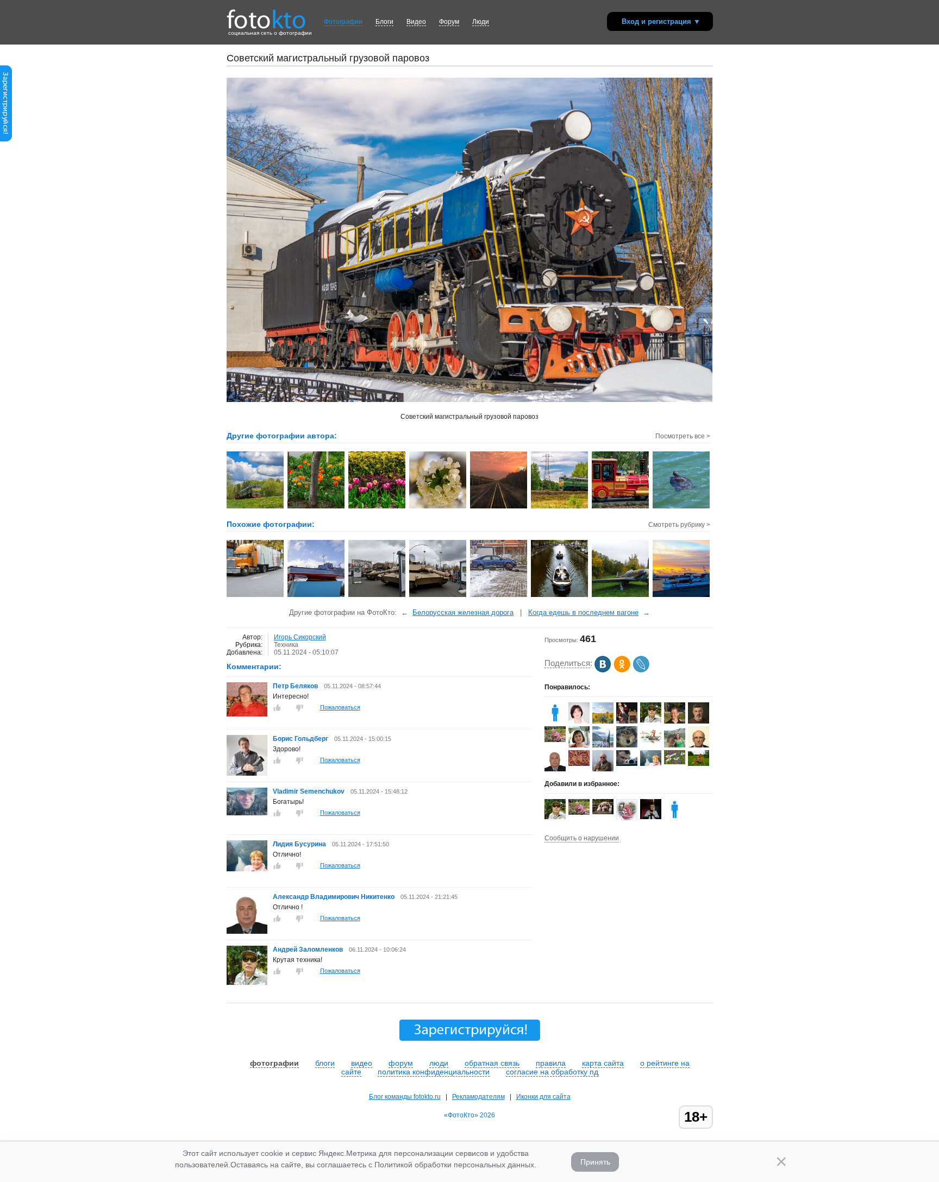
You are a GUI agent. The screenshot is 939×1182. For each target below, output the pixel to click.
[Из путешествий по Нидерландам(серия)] (560, 596)
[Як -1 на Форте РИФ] (621, 596)
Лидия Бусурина (299, 844)
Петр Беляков (295, 686)
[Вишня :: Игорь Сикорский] (438, 507)
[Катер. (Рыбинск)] (316, 596)
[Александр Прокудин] (626, 764)
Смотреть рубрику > (679, 525)
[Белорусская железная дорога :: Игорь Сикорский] (256, 507)
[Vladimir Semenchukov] (247, 813)
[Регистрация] (6, 139)
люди (438, 1063)
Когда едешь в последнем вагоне (583, 612)
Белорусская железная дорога (463, 612)
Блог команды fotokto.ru (405, 1097)
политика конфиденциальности (434, 1071)
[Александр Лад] (626, 745)
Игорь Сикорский (300, 637)
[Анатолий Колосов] (650, 817)
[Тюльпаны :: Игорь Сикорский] (316, 507)
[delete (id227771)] (674, 818)
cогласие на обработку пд (552, 1071)
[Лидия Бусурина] (247, 869)
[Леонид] (603, 812)
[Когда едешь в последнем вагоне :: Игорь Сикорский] (499, 507)
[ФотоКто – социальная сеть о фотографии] (266, 15)
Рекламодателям (478, 1097)
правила (551, 1063)
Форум (449, 22)
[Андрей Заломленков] (247, 982)
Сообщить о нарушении (581, 838)
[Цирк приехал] (256, 596)
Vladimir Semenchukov (309, 791)
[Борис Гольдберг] (247, 773)
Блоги (384, 22)
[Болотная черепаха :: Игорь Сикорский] (682, 507)
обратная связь (492, 1063)
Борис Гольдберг (300, 739)
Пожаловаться (340, 707)
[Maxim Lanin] (579, 764)
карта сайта (603, 1063)
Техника (286, 645)
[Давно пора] (499, 596)
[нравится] (277, 707)
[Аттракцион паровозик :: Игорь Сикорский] (621, 507)
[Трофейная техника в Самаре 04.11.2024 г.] (377, 596)
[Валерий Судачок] (650, 743)
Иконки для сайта (543, 1097)
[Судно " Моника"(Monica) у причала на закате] (682, 596)
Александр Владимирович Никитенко (334, 897)
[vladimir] (555, 721)
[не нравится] (299, 707)
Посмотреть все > (682, 436)
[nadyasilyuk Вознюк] (698, 764)
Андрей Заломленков (308, 949)
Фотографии (343, 22)
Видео (416, 22)
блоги (325, 1063)
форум (401, 1063)
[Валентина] (674, 762)
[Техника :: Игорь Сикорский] (560, 507)
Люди (480, 22)
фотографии (274, 1063)
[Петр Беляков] (247, 714)
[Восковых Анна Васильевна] (555, 740)
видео (361, 1063)
